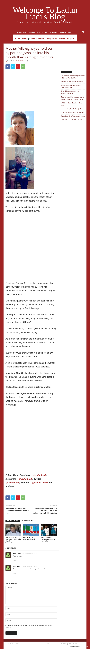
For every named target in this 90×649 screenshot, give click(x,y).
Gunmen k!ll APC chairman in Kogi (29, 538)
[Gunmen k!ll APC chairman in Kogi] (31, 530)
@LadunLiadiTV (40, 482)
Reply (14, 560)
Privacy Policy (21, 32)
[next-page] (56, 521)
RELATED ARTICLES (12, 521)
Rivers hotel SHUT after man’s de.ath (73, 116)
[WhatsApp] (23, 66)
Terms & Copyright (65, 32)
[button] (83, 32)
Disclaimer (53, 32)
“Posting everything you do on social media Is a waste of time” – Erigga (72, 98)
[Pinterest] (18, 66)
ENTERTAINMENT (37, 38)
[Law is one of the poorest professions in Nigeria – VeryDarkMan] (13, 530)
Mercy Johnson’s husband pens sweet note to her (48, 539)
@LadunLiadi (39, 475)
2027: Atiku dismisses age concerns (72, 112)
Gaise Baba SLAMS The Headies (71, 120)
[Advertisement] (31, 77)
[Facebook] (7, 66)
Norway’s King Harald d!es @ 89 (71, 109)
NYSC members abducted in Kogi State (71, 104)
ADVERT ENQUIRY (42, 32)
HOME (17, 38)
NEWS (25, 38)
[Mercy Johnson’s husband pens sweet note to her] (49, 530)
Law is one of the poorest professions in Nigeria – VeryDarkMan (13, 540)
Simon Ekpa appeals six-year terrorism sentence (70, 92)
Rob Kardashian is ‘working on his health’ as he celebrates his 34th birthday (45, 510)
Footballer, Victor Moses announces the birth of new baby (17, 510)
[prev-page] (53, 521)
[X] (13, 66)
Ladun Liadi (10, 61)
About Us (32, 32)
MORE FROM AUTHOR (28, 521)
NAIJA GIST (52, 38)
